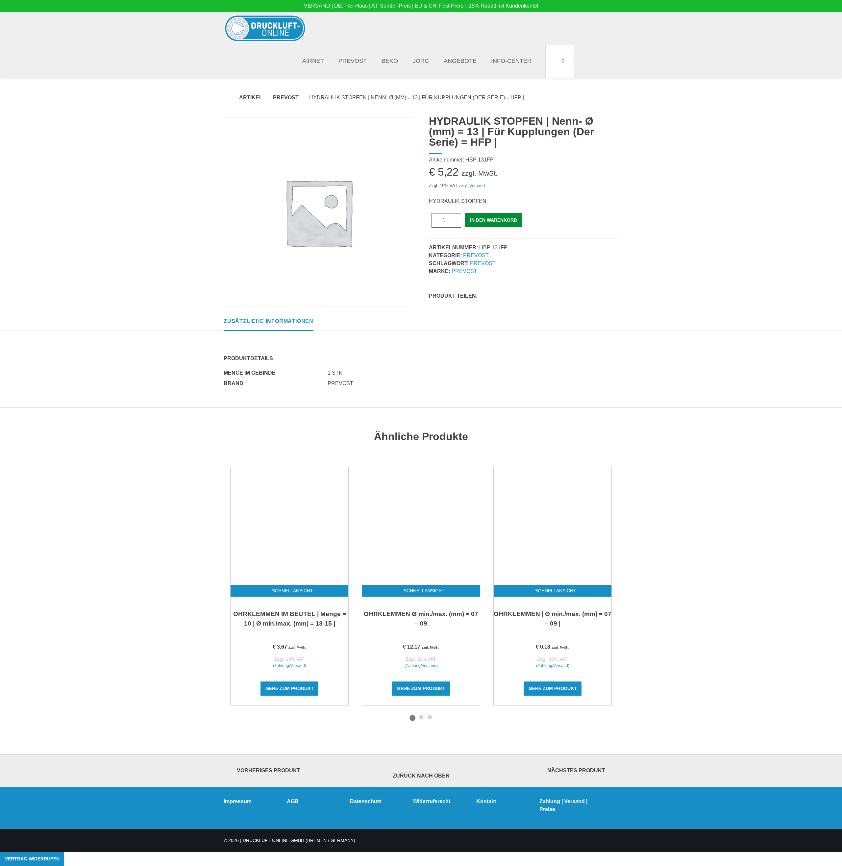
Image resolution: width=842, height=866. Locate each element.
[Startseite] (265, 28)
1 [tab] (412, 717)
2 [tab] (421, 717)
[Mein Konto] (585, 61)
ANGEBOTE (460, 61)
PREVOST (352, 61)
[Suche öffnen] (607, 61)
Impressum (238, 801)
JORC (421, 61)
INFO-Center (511, 61)
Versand (477, 185)
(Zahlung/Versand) (289, 666)
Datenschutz (366, 801)
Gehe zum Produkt (289, 688)
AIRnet (313, 61)
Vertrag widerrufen (32, 858)
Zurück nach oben (421, 776)
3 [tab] (429, 717)
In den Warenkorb (493, 220)
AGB (293, 801)
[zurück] (213, 594)
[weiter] (629, 594)
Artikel (250, 97)
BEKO (390, 61)
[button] (484, 296)
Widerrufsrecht (431, 801)
